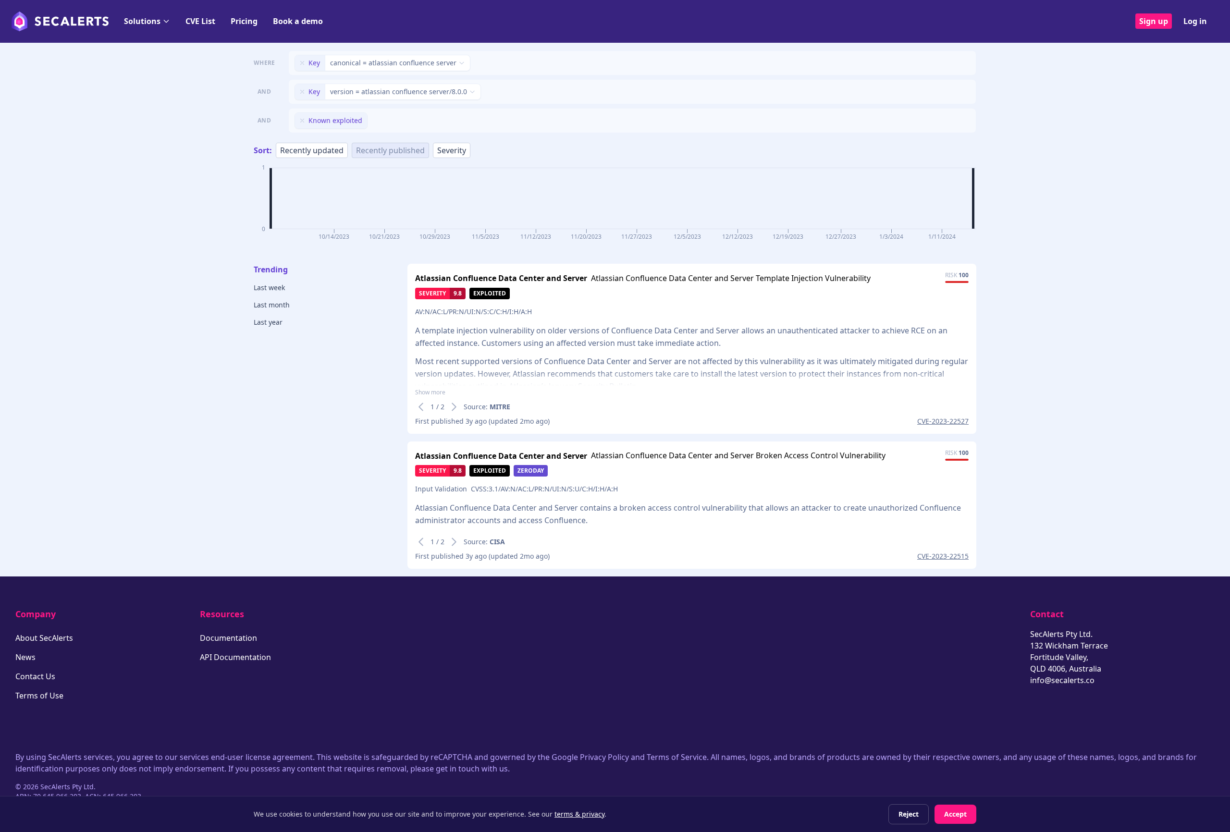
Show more (430, 392)
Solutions (142, 21)
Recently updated (312, 150)
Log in (1195, 21)
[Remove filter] (302, 63)
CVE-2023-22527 (943, 421)
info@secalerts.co (1062, 680)
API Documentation (235, 657)
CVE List (200, 21)
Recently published (390, 150)
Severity (451, 150)
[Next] (454, 407)
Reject (908, 814)
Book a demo (298, 21)
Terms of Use (39, 695)
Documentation (228, 638)
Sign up (1153, 21)
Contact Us (35, 676)
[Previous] (421, 407)
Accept (955, 814)
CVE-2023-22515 (943, 556)
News (25, 657)
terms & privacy (579, 814)
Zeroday (530, 470)
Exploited (489, 293)
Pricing (244, 21)
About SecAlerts (44, 638)
